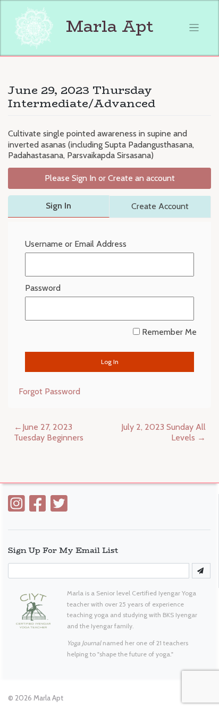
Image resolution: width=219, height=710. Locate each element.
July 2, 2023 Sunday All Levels (163, 432)
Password (43, 288)
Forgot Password (49, 391)
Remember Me (168, 332)
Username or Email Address (76, 244)
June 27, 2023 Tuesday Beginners (48, 432)
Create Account (160, 206)
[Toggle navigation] (194, 28)
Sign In (58, 206)
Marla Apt (107, 26)
